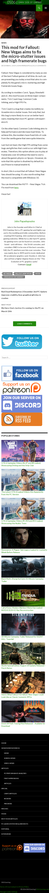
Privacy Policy (24, 887)
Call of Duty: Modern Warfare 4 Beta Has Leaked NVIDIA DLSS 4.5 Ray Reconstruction (21, 609)
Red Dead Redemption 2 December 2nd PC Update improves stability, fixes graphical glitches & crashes (24, 293)
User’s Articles (10, 794)
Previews (8, 804)
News (3, 43)
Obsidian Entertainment (14, 277)
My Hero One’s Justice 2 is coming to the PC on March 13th (22, 308)
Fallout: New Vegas (23, 273)
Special (4, 788)
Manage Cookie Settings (8, 892)
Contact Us (14, 887)
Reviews (7, 799)
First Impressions (11, 778)
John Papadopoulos (25, 66)
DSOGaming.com (42, 889)
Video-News (9, 763)
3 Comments (40, 66)
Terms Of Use (5, 887)
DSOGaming (5, 882)
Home (3, 743)
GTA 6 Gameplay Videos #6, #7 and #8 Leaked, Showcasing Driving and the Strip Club (21, 464)
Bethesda (8, 273)
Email (28, 264)
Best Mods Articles (9, 819)
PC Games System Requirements (14, 824)
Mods (3, 814)
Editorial (5, 829)
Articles (4, 768)
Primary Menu (45, 8)
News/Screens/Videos (10, 748)
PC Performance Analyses (15, 773)
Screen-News (9, 758)
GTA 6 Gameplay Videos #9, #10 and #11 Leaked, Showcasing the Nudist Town (22, 522)
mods (38, 273)
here (16, 187)
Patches (4, 809)
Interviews (6, 834)
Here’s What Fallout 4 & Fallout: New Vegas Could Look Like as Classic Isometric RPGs (22, 695)
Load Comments (24, 324)
